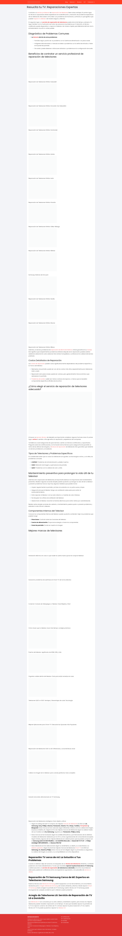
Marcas (72, 2)
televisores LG (35, 902)
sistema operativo (37, 848)
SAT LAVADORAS (65, 922)
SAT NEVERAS (64, 920)
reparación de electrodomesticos (61, 350)
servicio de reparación (49, 868)
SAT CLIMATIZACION (65, 918)
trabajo (89, 350)
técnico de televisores (73, 864)
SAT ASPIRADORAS (65, 917)
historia (35, 37)
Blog (66, 2)
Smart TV (78, 848)
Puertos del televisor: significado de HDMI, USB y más (41, 932)
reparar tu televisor (40, 19)
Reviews (79, 2)
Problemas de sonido (38, 379)
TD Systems (84, 826)
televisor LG (62, 908)
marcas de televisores (70, 824)
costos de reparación (38, 363)
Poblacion (90, 2)
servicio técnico (41, 437)
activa (34, 439)
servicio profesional (43, 12)
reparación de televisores (60, 12)
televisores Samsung (48, 884)
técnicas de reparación (58, 447)
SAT (85, 2)
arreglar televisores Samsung (48, 886)
